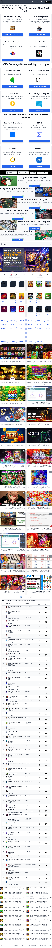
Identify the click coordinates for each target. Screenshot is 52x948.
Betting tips (31, 332)
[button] (19, 597)
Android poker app (12, 783)
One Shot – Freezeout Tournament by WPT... (15, 631)
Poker (42, 1)
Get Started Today (34, 186)
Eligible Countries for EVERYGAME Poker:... (15, 837)
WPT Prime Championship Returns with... (13, 727)
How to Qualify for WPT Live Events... (14, 626)
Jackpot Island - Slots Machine (49, 314)
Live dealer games (13, 324)
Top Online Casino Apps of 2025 (15, 699)
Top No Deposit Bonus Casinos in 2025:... (15, 649)
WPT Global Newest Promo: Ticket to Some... (15, 759)
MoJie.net (12, 148)
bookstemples (40, 301)
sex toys (10, 623)
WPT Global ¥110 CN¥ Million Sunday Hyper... (14, 796)
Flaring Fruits (4, 301)
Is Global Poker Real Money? (15, 868)
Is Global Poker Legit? (13, 773)
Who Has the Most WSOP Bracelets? (14, 878)
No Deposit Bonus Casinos (14, 651)
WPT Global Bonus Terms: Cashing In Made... (15, 732)
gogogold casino (22, 341)
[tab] (4, 276)
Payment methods (13, 337)
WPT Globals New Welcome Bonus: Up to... (14, 682)
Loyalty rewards (31, 337)
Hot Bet (22, 288)
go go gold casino (13, 341)
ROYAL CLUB (31, 314)
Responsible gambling (31, 328)
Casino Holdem (22, 314)
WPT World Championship (13, 618)
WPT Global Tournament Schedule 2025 (15, 860)
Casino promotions (49, 332)
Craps (48, 324)
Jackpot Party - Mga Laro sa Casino (40, 314)
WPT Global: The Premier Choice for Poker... (15, 740)
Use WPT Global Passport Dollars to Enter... (15, 645)
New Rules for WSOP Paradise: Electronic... (14, 873)
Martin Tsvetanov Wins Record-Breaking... (15, 664)
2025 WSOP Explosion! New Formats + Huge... (14, 801)
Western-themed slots (13, 689)
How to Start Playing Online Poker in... (16, 709)
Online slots (40, 324)
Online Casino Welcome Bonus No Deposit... (15, 764)
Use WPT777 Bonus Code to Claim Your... (15, 882)
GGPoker (10, 857)
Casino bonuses (4, 328)
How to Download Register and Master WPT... (14, 668)
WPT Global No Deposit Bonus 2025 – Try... (14, 607)
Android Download (13, 70)
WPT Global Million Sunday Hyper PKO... (15, 823)
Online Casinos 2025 (12, 830)
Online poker (22, 332)
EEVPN (39, 123)
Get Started (8, 268)
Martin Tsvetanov (12, 665)
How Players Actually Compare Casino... (14, 723)
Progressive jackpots (22, 324)
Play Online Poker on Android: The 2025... (15, 782)
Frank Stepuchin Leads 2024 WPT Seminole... (15, 769)
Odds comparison (40, 332)
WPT (9, 661)
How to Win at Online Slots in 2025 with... (14, 692)
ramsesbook (22, 301)
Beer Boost (31, 288)
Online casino (4, 320)
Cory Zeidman (11, 747)
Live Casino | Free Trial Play (39, 42)
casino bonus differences (13, 866)
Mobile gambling (22, 328)
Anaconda (13, 301)
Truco (12, 288)
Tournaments (13, 332)
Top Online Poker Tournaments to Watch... (15, 810)
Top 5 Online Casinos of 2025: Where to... (14, 828)
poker (9, 705)
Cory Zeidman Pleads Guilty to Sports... (14, 745)
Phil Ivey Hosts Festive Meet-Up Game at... (15, 755)
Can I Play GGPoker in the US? (15, 855)
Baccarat (13, 314)
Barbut (4, 314)
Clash (48, 288)
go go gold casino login (31, 341)
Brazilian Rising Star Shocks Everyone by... (14, 612)
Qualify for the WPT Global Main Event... (15, 678)
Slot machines (22, 320)
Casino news (40, 337)
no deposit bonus (12, 609)
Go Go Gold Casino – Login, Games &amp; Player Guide (14, 5)
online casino (11, 766)
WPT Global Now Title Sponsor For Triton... (15, 718)
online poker (11, 697)
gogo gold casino (4, 341)
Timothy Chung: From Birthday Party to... (14, 659)
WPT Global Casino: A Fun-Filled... (16, 736)
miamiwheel (31, 301)
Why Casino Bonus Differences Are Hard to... (14, 865)
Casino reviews (49, 328)
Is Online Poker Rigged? (14, 696)
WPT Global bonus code (13, 884)
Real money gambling (49, 337)
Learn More (18, 268)
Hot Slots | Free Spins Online (13, 42)
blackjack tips (11, 815)
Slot (38, 1)
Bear (39, 288)
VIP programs (13, 328)
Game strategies (4, 332)
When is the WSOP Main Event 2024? (15, 787)
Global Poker (11, 774)
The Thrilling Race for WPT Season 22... (14, 654)
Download (48, 1)
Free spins (4, 337)
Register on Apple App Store (39, 70)
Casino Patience (49, 301)
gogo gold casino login (40, 341)
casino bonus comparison (13, 724)
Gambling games (13, 320)
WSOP (9, 779)
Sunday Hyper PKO (12, 642)
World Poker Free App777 (12, 254)
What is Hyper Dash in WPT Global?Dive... (14, 842)
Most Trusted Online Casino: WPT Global (15, 713)
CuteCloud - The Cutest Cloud (12, 123)
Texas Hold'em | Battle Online (39, 17)
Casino (33, 1)
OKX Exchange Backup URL (39, 94)
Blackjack (30, 320)
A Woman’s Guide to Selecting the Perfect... (14, 621)
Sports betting (31, 324)
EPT (9, 613)
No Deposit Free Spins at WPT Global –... (14, 673)
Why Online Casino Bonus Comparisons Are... (13, 818)
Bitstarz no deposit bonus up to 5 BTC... (15, 805)
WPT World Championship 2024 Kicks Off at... (15, 616)
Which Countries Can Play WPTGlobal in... (13, 833)
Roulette (39, 320)
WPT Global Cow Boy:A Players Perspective (14, 687)
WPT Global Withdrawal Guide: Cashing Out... (14, 852)
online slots (10, 694)
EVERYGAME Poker (12, 839)
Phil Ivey (10, 756)
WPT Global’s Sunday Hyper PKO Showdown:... (15, 640)
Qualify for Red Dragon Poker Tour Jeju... (14, 750)
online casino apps (13, 701)
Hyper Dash (10, 844)
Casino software (22, 337)
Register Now (13, 94)
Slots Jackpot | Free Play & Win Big (13, 17)
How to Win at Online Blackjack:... (16, 814)
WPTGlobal (10, 834)
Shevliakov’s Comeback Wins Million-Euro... (14, 777)
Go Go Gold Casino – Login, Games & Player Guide (32, 945)
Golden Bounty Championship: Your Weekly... (14, 847)
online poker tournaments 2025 (15, 812)
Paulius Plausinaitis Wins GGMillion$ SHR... (13, 704)
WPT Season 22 (11, 656)
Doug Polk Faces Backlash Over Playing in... (14, 635)
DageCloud (39, 148)
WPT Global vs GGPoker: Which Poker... (15, 791)
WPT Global (11, 627)
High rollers (40, 328)
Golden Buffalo (4, 288)
